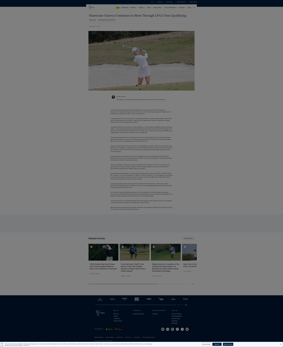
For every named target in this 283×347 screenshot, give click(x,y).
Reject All (217, 344)
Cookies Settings (206, 344)
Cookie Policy (26, 345)
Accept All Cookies (228, 344)
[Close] (280, 344)
